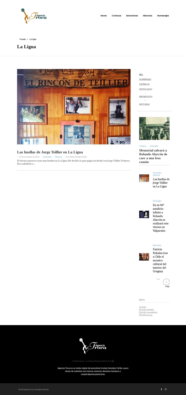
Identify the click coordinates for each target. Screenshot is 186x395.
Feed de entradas (146, 309)
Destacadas (47, 157)
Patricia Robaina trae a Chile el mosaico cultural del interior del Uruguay (160, 260)
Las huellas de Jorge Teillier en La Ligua (50, 152)
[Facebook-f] (161, 389)
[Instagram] (166, 389)
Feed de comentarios (148, 312)
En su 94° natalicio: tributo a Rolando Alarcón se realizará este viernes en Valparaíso (161, 217)
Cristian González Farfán (77, 157)
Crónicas (142, 146)
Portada (23, 39)
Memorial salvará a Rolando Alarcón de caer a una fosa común (153, 156)
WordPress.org (145, 315)
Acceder (142, 307)
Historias (58, 157)
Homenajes (157, 201)
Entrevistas (157, 245)
